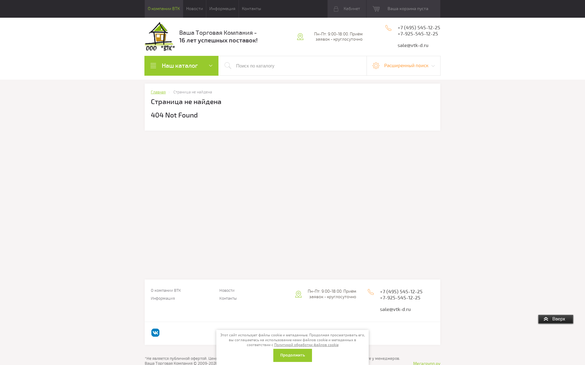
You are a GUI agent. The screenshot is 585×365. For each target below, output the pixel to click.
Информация (222, 8)
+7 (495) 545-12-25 (419, 28)
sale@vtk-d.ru (413, 45)
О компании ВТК (164, 8)
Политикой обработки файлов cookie (306, 345)
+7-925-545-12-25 (418, 34)
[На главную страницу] (160, 37)
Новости (194, 8)
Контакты (251, 8)
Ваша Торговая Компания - (218, 33)
